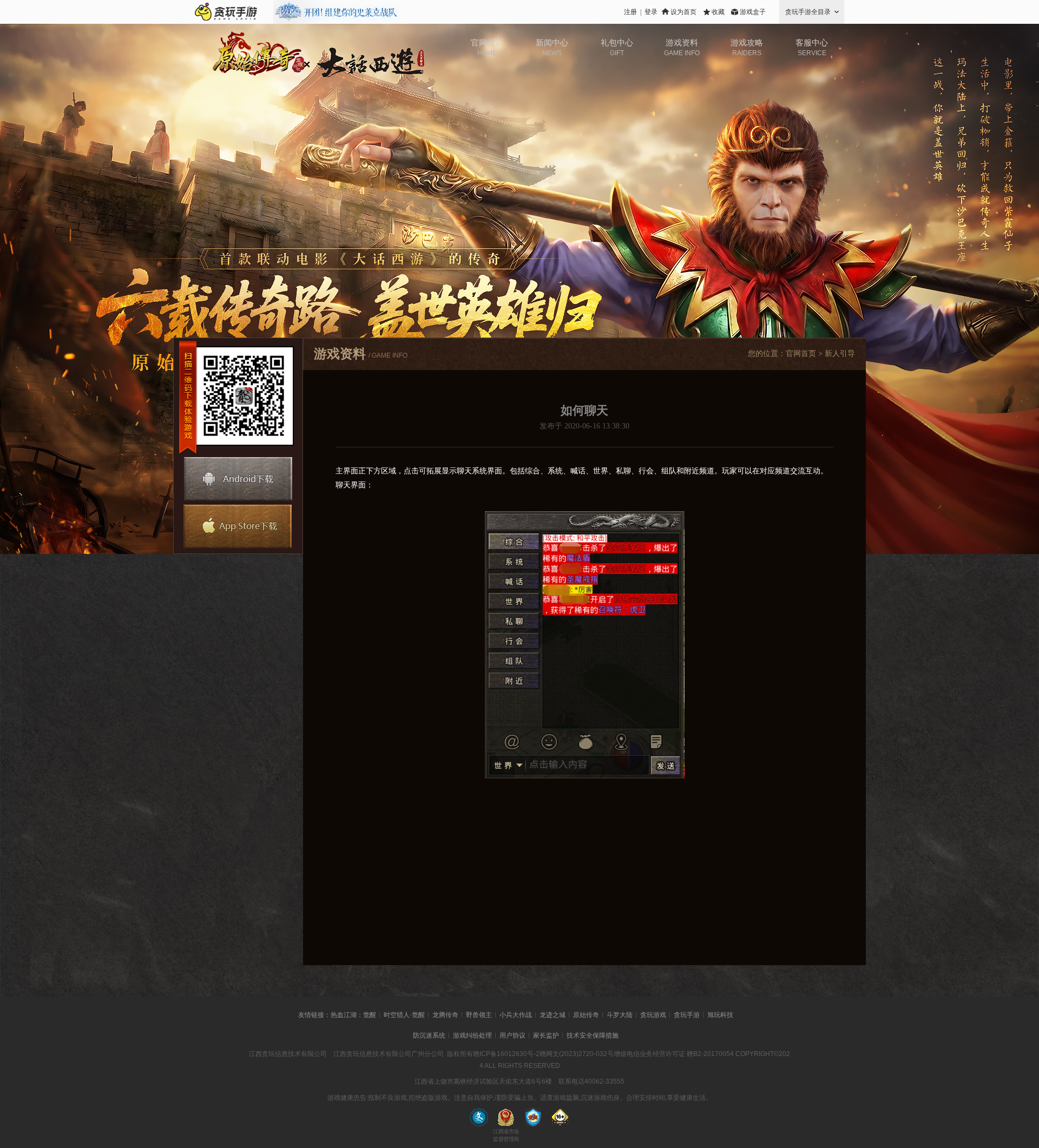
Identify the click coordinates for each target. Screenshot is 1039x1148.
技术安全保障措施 (593, 1035)
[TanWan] (226, 12)
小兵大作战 (515, 1015)
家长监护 (546, 1035)
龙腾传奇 (445, 1015)
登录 (651, 12)
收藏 (718, 12)
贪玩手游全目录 (808, 12)
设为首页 (683, 12)
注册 (630, 12)
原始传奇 (586, 1015)
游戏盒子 (753, 12)
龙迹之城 (552, 1015)
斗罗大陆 (620, 1015)
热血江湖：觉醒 (353, 1015)
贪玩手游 (687, 1015)
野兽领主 (479, 1015)
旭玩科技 (720, 1015)
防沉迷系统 (429, 1035)
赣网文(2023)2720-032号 (577, 1054)
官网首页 (801, 353)
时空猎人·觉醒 (404, 1015)
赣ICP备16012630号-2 (506, 1054)
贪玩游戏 (653, 1015)
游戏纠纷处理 (472, 1035)
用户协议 (512, 1035)
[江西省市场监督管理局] (506, 1117)
